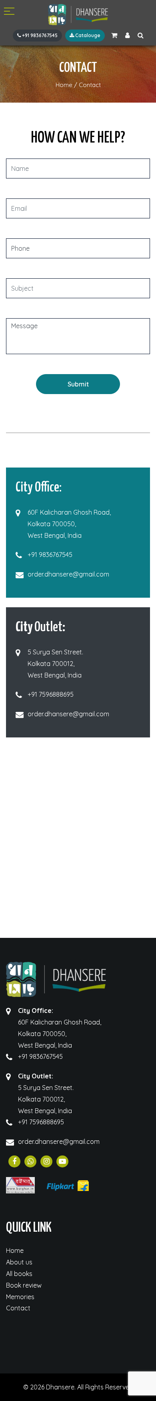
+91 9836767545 (39, 35)
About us (19, 1262)
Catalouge (87, 35)
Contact (18, 1308)
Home (15, 1250)
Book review (24, 1285)
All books (19, 1274)
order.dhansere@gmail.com (68, 574)
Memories (20, 1297)
